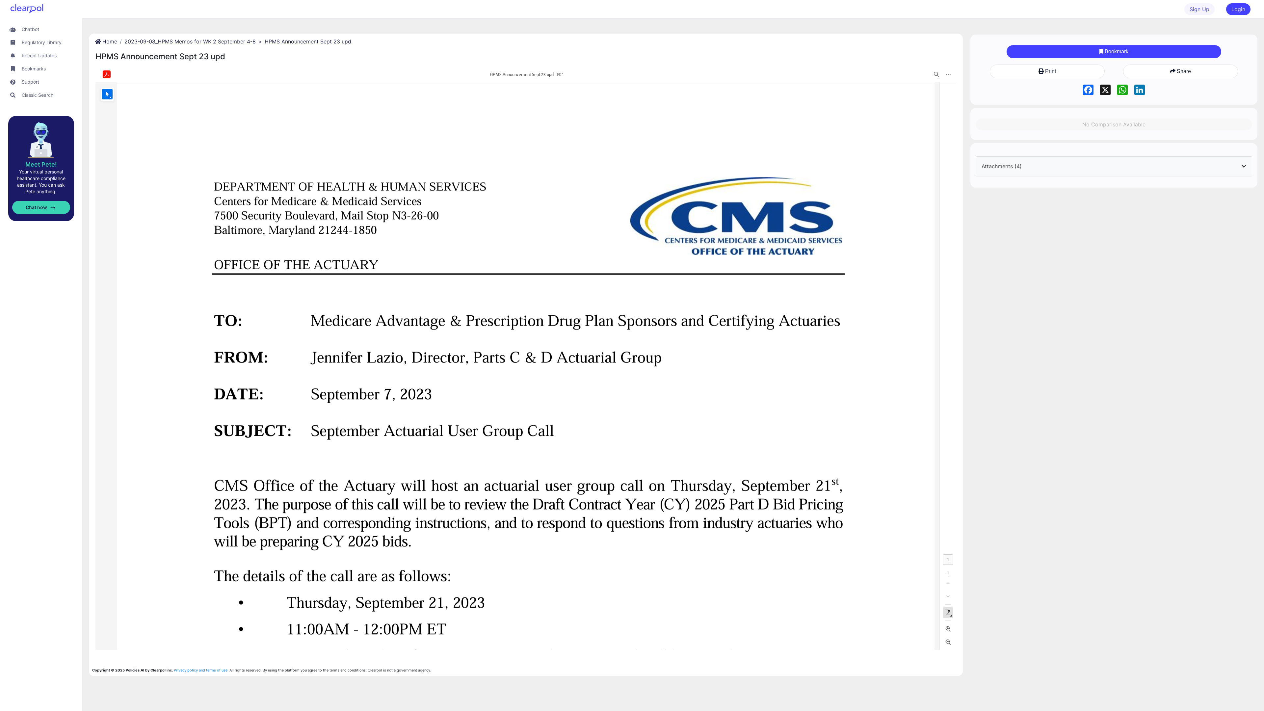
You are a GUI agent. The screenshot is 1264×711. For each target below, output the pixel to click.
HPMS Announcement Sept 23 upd (308, 41)
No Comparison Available (1114, 124)
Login (1238, 9)
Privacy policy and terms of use (200, 670)
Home (109, 41)
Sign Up (1199, 9)
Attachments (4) (1002, 166)
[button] (41, 29)
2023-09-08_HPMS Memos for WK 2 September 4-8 (190, 41)
